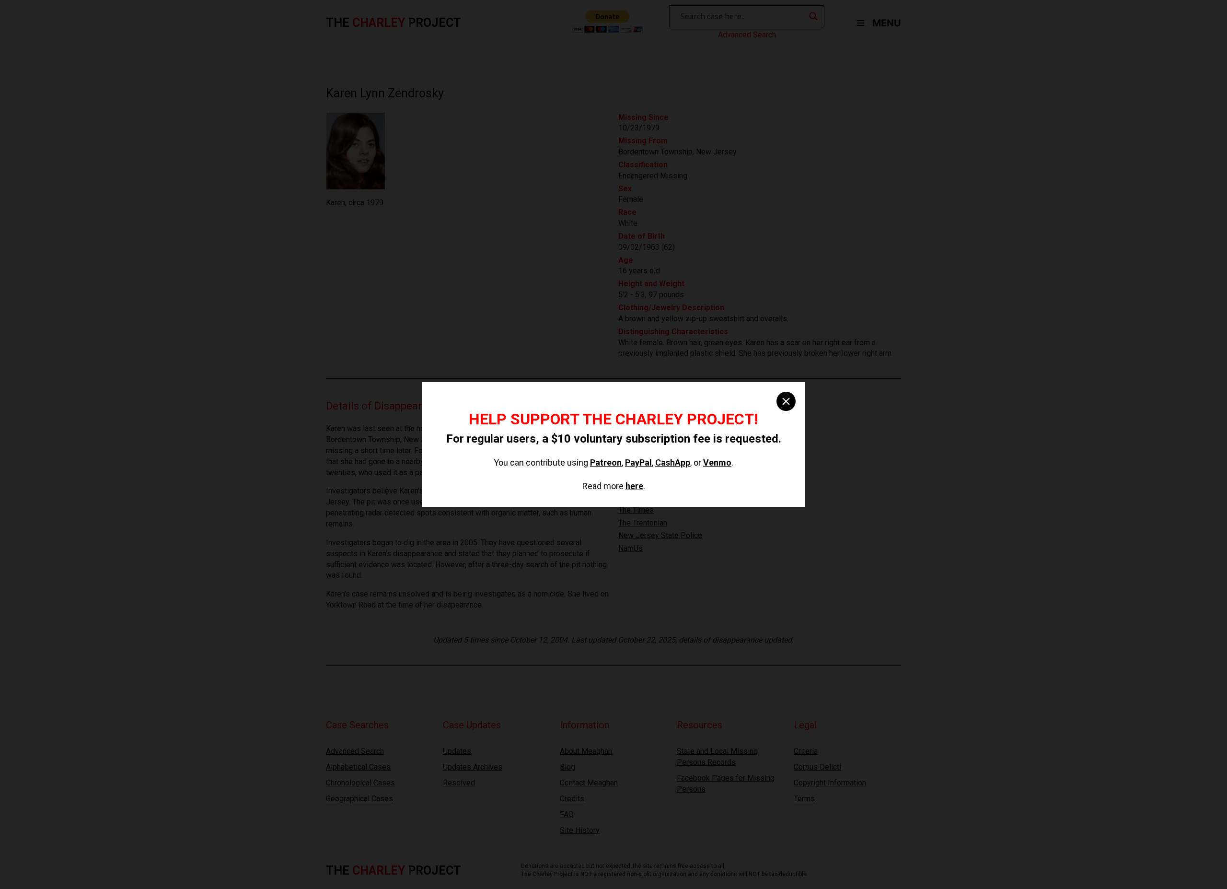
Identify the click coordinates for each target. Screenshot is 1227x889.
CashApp (672, 462)
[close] (786, 401)
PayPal (638, 462)
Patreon (606, 462)
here (634, 486)
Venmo (717, 462)
